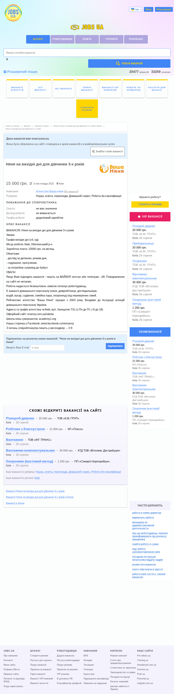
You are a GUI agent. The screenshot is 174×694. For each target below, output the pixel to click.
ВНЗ (86, 656)
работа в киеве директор (146, 512)
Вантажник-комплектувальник (30, 450)
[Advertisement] (65, 380)
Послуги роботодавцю (68, 660)
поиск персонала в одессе (147, 569)
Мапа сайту (9, 665)
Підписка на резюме (67, 669)
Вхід (148, 9)
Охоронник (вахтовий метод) (29, 461)
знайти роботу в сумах (145, 544)
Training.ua (142, 660)
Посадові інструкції (120, 677)
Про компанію (11, 656)
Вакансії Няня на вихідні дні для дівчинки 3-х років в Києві (39, 497)
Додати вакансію (65, 656)
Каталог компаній (119, 681)
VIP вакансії (152, 216)
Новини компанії (118, 656)
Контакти (8, 660)
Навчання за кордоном (95, 683)
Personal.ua (143, 678)
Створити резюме (39, 656)
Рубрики (8, 669)
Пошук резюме (64, 665)
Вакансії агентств (39, 683)
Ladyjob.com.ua (145, 683)
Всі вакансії (71, 191)
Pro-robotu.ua (143, 656)
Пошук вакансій (38, 665)
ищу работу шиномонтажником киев (146, 550)
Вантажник (14, 439)
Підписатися (115, 346)
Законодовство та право (122, 672)
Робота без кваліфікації (106, 471)
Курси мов (89, 674)
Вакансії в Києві (15, 503)
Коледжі (88, 660)
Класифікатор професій (69, 683)
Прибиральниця (143, 243)
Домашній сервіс (79, 471)
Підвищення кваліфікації (96, 678)
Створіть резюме (150, 204)
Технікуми (89, 665)
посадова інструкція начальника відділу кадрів (147, 558)
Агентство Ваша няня (49, 191)
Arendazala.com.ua (146, 665)
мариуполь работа (143, 517)
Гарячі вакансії (37, 674)
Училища (88, 669)
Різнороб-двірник (20, 418)
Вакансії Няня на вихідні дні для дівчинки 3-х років (35, 491)
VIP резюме (63, 674)
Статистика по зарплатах (123, 668)
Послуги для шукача (40, 660)
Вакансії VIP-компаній (41, 678)
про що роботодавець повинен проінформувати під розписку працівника (150, 536)
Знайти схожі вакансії (109, 151)
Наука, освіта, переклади (51, 471)
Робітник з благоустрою (25, 429)
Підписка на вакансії (40, 669)
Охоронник (139, 261)
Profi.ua (141, 674)
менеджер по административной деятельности (143, 525)
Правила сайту (11, 674)
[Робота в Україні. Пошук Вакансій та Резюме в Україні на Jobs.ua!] (13, 13)
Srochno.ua (142, 669)
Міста (17, 669)
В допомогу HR (65, 678)
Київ (61, 183)
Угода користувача (13, 686)
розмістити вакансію (144, 564)
